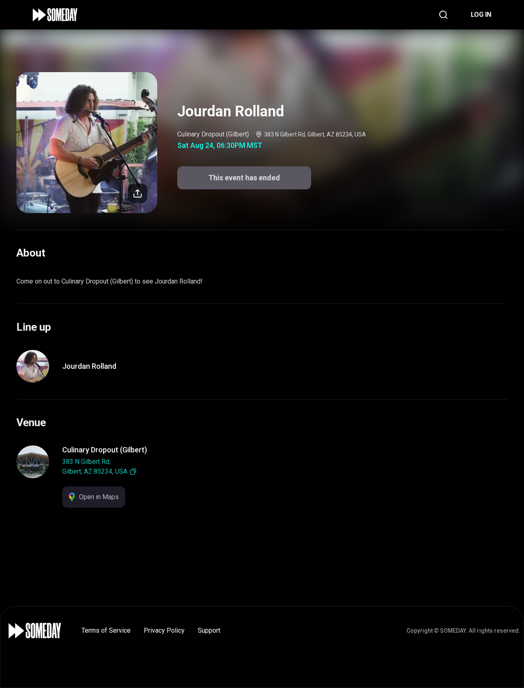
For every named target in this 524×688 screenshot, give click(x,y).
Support (209, 630)
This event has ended (244, 177)
